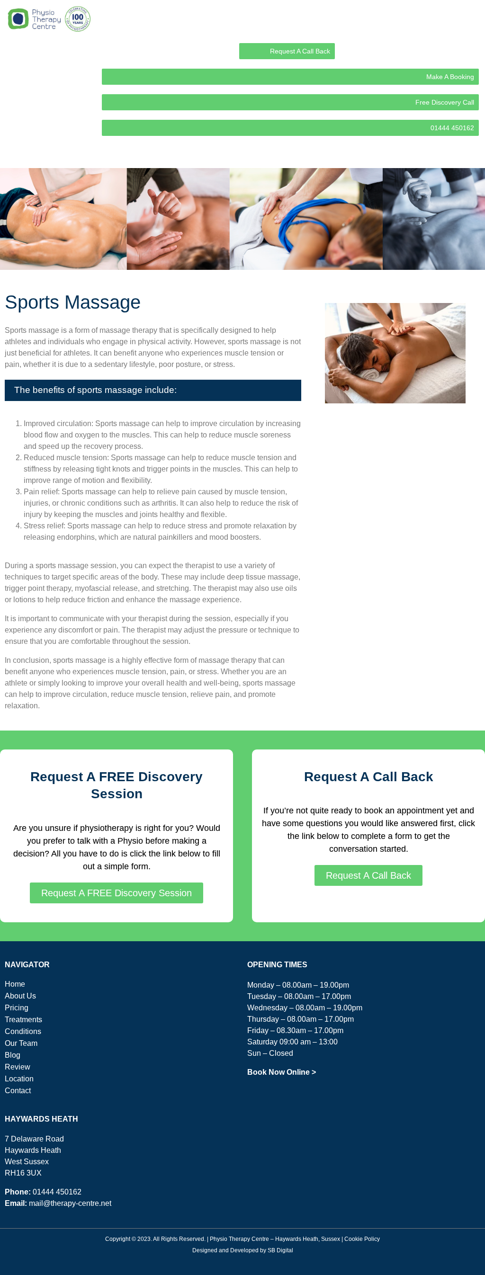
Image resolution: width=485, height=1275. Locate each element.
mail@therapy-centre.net (70, 1203)
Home (15, 984)
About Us (20, 996)
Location (19, 1079)
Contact (18, 1091)
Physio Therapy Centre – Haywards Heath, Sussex (275, 1239)
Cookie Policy (362, 1239)
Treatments (23, 1020)
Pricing (16, 1008)
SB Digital (280, 1250)
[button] (473, 154)
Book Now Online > (281, 1072)
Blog (12, 1055)
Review (17, 1067)
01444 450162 (57, 1192)
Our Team (21, 1043)
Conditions (23, 1031)
